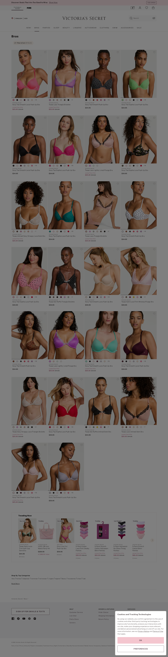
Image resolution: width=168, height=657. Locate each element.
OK (140, 640)
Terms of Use (158, 631)
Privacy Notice (143, 631)
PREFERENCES (141, 649)
